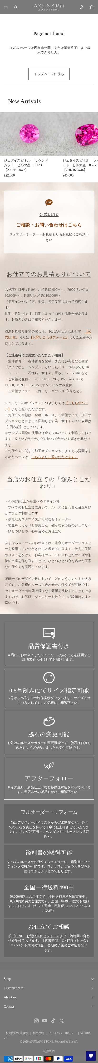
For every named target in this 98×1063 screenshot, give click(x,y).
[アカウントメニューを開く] (82, 7)
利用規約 (38, 1033)
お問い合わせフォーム (43, 936)
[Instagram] (36, 1021)
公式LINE (16, 936)
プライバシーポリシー (62, 1033)
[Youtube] (45, 1021)
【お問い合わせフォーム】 (49, 337)
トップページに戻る (49, 74)
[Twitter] (61, 1021)
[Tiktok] (53, 1021)
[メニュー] (5, 7)
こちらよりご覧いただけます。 (54, 457)
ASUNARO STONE (41, 1041)
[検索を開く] (15, 7)
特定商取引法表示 (17, 1033)
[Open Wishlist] (91, 1056)
